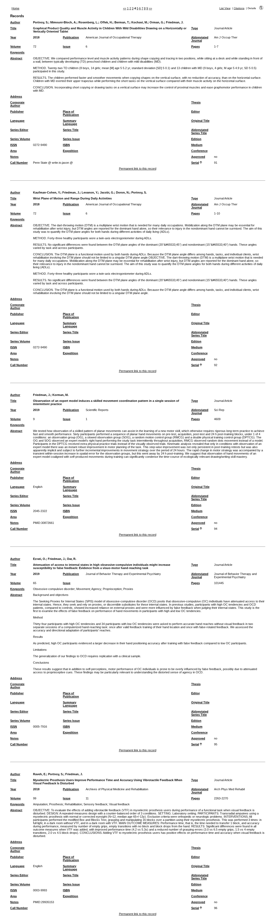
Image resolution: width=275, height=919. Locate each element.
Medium (196, 144)
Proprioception (112, 589)
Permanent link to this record (137, 168)
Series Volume (20, 139)
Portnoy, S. (40, 22)
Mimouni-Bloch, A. (63, 22)
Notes (14, 156)
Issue (66, 46)
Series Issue (71, 139)
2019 (36, 410)
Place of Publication (71, 113)
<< (124, 8)
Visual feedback (119, 804)
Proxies (128, 589)
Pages (195, 46)
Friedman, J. (174, 22)
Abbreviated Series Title (199, 131)
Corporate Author (17, 104)
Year (13, 37)
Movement (83, 589)
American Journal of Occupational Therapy (114, 37)
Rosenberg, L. (88, 22)
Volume (15, 46)
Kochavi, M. (139, 22)
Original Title (200, 120)
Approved (198, 156)
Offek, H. (106, 22)
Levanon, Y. (90, 192)
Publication (71, 37)
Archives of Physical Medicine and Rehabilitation (117, 789)
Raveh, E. (39, 774)
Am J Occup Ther (225, 37)
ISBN (66, 144)
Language (17, 120)
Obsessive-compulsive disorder (54, 589)
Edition (196, 139)
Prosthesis (56, 804)
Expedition (70, 150)
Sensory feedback (95, 804)
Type (194, 28)
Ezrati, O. (39, 558)
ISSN (13, 144)
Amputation (40, 804)
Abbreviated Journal (199, 39)
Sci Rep (219, 410)
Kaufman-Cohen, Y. (46, 192)
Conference (199, 150)
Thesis (196, 102)
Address (16, 96)
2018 (36, 37)
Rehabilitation (73, 804)
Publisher (17, 111)
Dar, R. (71, 558)
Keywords (17, 52)
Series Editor (19, 129)
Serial (195, 162)
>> (150, 8)
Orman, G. (157, 22)
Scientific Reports (97, 410)
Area (13, 150)
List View (224, 8)
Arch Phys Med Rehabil (229, 789)
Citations (239, 8)
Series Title (70, 129)
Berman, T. (121, 22)
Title (13, 28)
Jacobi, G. (107, 192)
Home (15, 8)
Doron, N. (122, 192)
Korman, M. (60, 394)
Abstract (16, 58)
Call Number (19, 162)
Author (15, 22)
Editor (195, 111)
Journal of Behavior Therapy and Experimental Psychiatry (123, 573)
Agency (96, 589)
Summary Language (70, 122)
